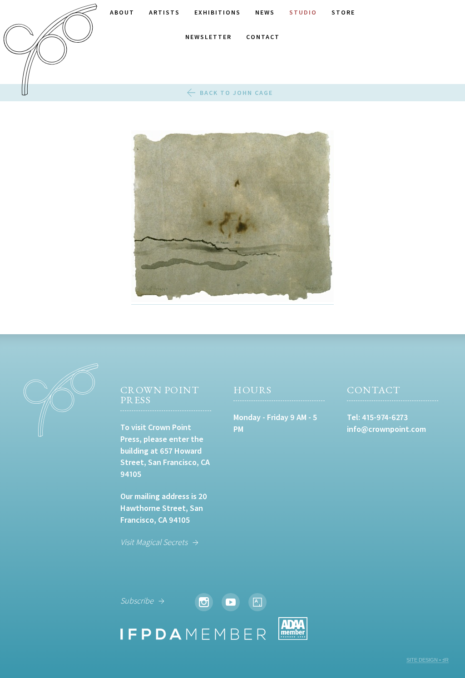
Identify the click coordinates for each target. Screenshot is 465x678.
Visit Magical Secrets (154, 542)
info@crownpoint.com (386, 429)
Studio (303, 12)
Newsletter (208, 37)
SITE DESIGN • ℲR (427, 660)
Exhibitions (217, 12)
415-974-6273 (385, 417)
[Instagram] (204, 602)
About (122, 12)
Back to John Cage (236, 93)
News (265, 12)
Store (343, 12)
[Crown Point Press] (50, 51)
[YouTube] (231, 602)
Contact (263, 37)
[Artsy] (257, 602)
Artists (164, 12)
